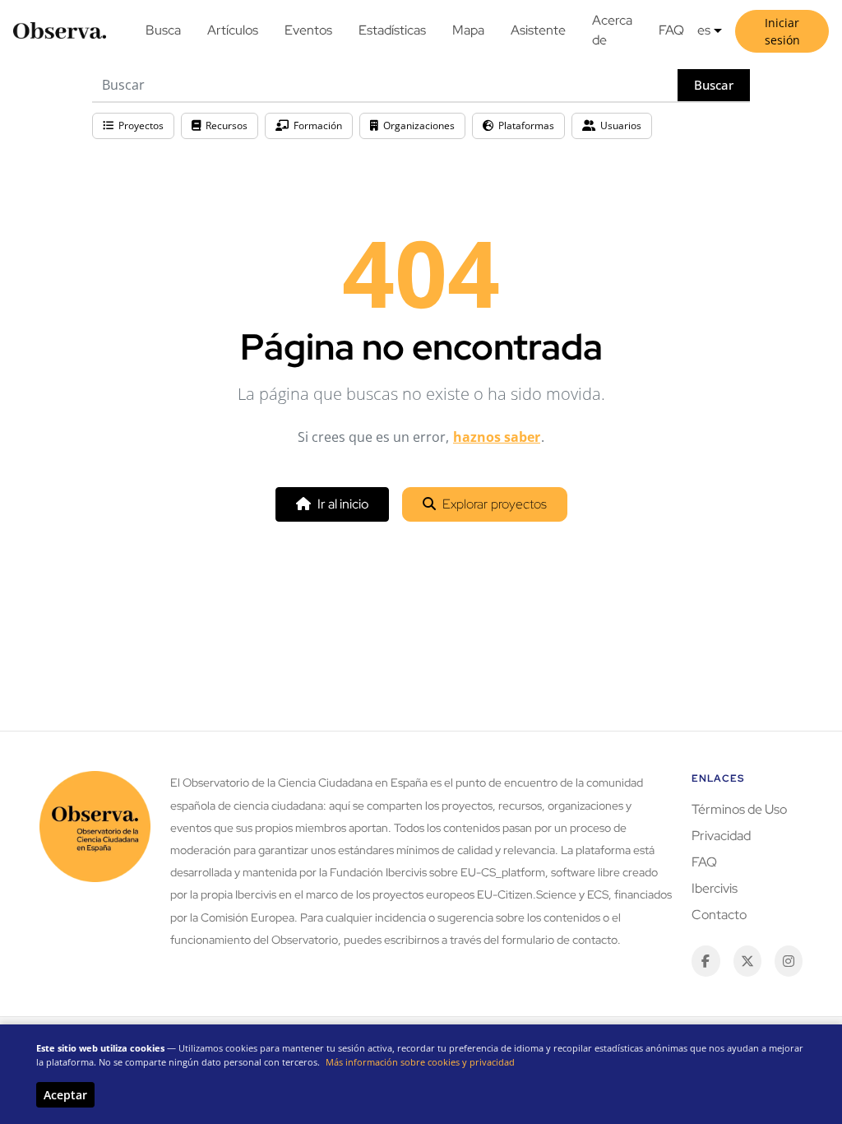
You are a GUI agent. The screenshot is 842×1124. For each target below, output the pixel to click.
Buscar (713, 85)
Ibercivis (715, 888)
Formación (318, 125)
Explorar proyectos (494, 504)
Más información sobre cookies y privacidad (420, 1062)
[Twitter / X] (747, 961)
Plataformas (526, 125)
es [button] (703, 30)
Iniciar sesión (782, 31)
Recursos (227, 125)
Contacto (719, 914)
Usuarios (620, 125)
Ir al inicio (342, 504)
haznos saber (496, 437)
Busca (163, 30)
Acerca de (612, 30)
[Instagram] (789, 961)
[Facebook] (705, 961)
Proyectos (141, 125)
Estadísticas (392, 30)
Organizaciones (419, 125)
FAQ (671, 30)
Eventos (308, 30)
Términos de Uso (739, 809)
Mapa (468, 30)
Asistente (538, 30)
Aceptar (65, 1095)
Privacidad (721, 835)
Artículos (232, 30)
